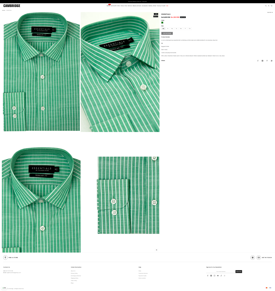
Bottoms (130, 6)
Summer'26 (114, 6)
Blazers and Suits (137, 6)
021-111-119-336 (9, 271)
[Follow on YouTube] (217, 275)
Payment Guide (142, 275)
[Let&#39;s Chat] (224, 275)
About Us (73, 271)
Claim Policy (74, 280)
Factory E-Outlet (161, 6)
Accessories (145, 6)
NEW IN (108, 6)
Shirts (118, 6)
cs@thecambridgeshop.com (14, 272)
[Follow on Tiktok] (221, 275)
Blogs (72, 283)
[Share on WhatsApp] (271, 61)
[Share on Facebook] (258, 61)
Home (3, 10)
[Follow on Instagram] (214, 275)
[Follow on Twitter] (211, 275)
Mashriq (150, 6)
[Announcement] (137, 1)
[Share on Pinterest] (267, 61)
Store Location (142, 278)
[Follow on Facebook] (207, 275)
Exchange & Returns (76, 275)
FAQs (140, 271)
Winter (154, 6)
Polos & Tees (124, 6)
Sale (167, 6)
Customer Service (143, 273)
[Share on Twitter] (262, 61)
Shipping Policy (74, 278)
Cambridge (10, 288)
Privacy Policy (74, 273)
